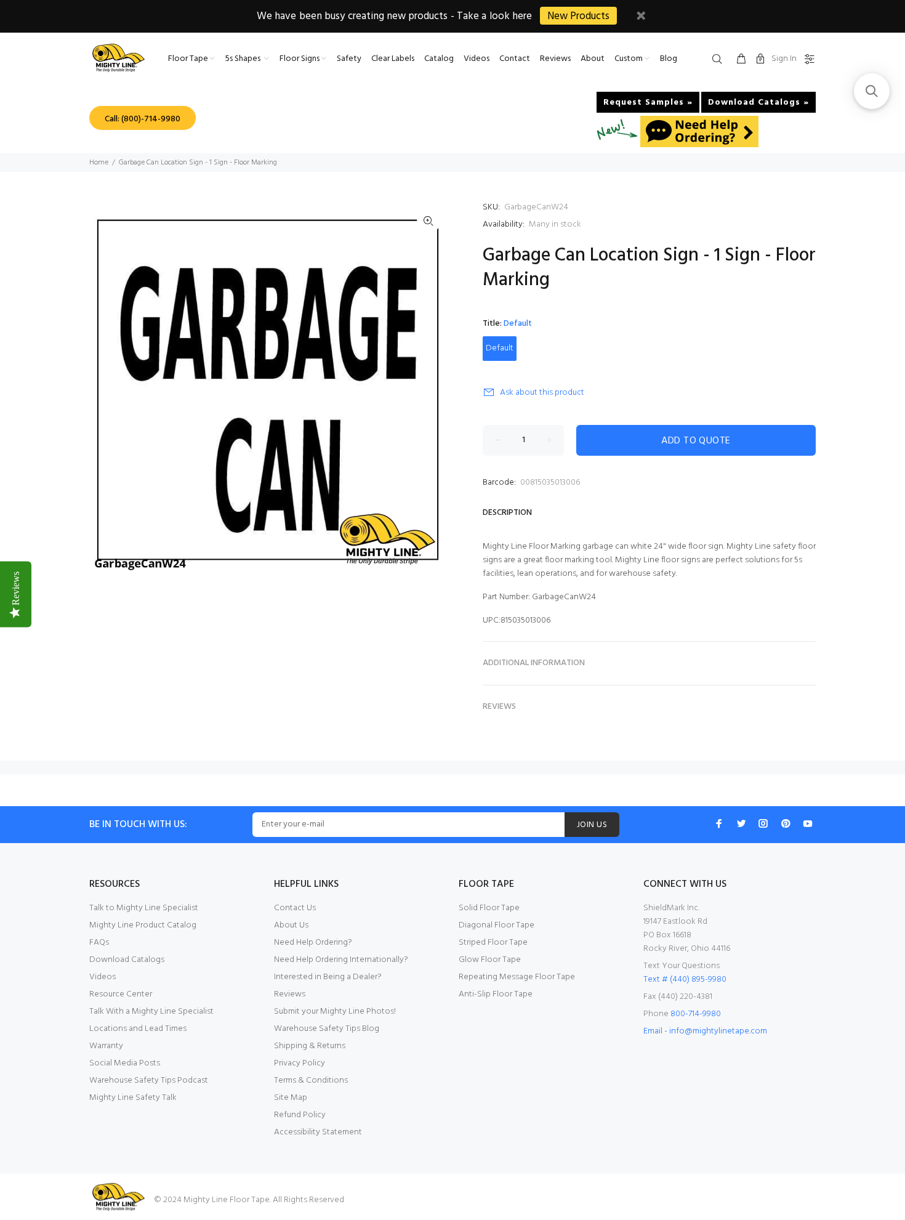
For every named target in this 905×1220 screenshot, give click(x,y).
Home (98, 162)
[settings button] (807, 59)
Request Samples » (648, 102)
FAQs (99, 942)
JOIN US (592, 825)
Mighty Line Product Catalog (142, 925)
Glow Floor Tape (490, 960)
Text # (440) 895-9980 (684, 979)
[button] (872, 91)
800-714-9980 (695, 1014)
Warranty (106, 1046)
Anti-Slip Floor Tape (496, 994)
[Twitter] (741, 823)
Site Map (290, 1098)
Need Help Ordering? (313, 942)
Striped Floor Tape (493, 942)
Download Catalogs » (758, 102)
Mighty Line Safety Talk (133, 1098)
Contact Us (295, 908)
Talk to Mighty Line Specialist (143, 908)
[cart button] (741, 59)
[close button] (641, 17)
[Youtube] (808, 823)
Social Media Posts (124, 1063)
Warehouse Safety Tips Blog (326, 1029)
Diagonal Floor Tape (496, 925)
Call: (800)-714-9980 (142, 119)
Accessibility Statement (318, 1132)
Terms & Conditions (311, 1080)
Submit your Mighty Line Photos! (335, 1011)
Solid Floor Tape (489, 908)
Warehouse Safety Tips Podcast (148, 1080)
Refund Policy (300, 1115)
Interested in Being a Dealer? (328, 977)
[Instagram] (763, 823)
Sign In (784, 59)
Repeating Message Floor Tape (517, 977)
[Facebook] (719, 823)
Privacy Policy (299, 1063)
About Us (291, 925)
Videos (102, 977)
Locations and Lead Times (138, 1029)
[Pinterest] (786, 823)
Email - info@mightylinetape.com (705, 1031)
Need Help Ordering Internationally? (341, 960)
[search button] (719, 59)
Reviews (289, 994)
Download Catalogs (126, 960)
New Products (578, 16)
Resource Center (120, 994)
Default (499, 348)
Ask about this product (542, 393)
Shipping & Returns (309, 1046)
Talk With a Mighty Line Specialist (151, 1011)
